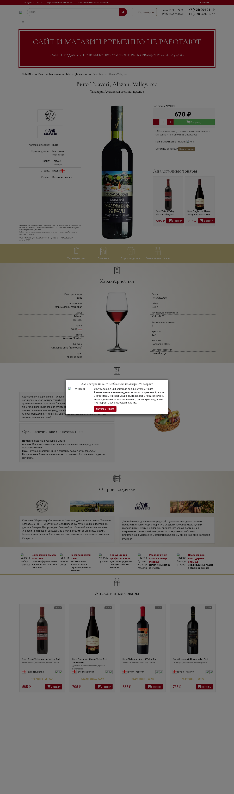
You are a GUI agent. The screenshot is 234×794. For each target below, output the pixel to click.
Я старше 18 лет (105, 409)
